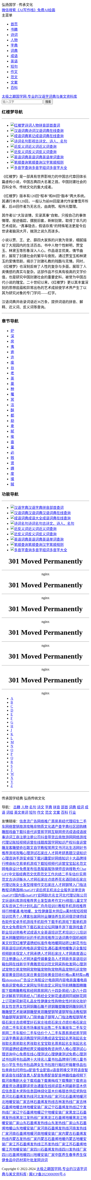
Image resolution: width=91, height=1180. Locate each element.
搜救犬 (74, 869)
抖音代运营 (32, 832)
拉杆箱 (67, 1065)
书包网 (10, 1059)
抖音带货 (48, 837)
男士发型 (41, 901)
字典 (14, 45)
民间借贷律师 (72, 916)
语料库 (14, 901)
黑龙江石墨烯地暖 (58, 1118)
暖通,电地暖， (23, 911)
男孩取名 (34, 1043)
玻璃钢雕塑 (28, 1012)
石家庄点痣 (46, 879)
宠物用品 (58, 969)
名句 (32, 807)
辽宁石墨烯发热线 (62, 1107)
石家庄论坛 (42, 927)
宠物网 (24, 969)
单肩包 (10, 1070)
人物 (14, 40)
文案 (14, 82)
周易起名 (62, 1043)
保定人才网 (25, 953)
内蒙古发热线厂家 (23, 1139)
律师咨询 (62, 869)
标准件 (42, 943)
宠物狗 (46, 969)
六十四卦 (55, 991)
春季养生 (76, 1155)
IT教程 (60, 906)
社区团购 (76, 826)
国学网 (53, 842)
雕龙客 (7, 848)
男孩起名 (76, 1038)
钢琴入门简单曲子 (33, 1017)
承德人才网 (42, 953)
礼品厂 (35, 906)
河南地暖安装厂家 (48, 1133)
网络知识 (62, 858)
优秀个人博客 (19, 916)
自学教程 (41, 848)
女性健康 (41, 911)
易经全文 (44, 996)
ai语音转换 (58, 1070)
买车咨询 (9, 906)
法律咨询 (78, 890)
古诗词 (14, 879)
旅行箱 (56, 1065)
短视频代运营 (54, 863)
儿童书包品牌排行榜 (60, 1059)
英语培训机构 (16, 948)
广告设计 (27, 980)
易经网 (32, 991)
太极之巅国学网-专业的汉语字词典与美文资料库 (39, 96)
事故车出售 (42, 1028)
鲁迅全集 (76, 948)
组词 (80, 807)
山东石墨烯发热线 (33, 1123)
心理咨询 (9, 858)
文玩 (5, 901)
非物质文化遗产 (46, 826)
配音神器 (62, 1075)
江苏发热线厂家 (53, 1144)
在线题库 (41, 842)
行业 (72, 812)
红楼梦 (21, 943)
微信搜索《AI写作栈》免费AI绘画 (28, 10)
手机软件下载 (44, 922)
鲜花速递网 (60, 996)
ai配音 (31, 1070)
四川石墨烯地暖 (14, 1155)
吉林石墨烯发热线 (41, 1102)
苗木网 (7, 938)
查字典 (63, 826)
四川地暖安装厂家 (41, 1155)
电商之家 (23, 985)
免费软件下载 (23, 927)
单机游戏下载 (33, 863)
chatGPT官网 (35, 895)
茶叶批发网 (32, 1160)
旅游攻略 (26, 826)
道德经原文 (28, 1049)
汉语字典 (9, 1038)
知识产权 (65, 842)
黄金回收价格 (58, 975)
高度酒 (77, 953)
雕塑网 (17, 938)
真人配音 (34, 1075)
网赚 (54, 927)
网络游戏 (79, 837)
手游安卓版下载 (28, 858)
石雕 (40, 1006)
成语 (14, 56)
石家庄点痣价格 (63, 1022)
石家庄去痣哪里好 (19, 1022)
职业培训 (9, 932)
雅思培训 (41, 964)
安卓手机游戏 (23, 922)
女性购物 (55, 1001)
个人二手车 (53, 1033)
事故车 (67, 1028)
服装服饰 (48, 869)
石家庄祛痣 (42, 1022)
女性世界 (12, 1006)
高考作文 (55, 901)
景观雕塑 (44, 1012)
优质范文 (40, 874)
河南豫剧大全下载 (19, 1081)
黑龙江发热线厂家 (30, 1118)
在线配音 (19, 1075)
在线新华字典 (23, 964)
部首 (64, 807)
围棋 (19, 890)
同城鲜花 (76, 996)
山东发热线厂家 (60, 1123)
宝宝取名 (48, 1043)
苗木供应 (56, 911)
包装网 (35, 916)
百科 (14, 88)
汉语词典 (62, 938)
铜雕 (33, 1006)
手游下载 (65, 927)
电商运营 (34, 948)
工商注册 (19, 837)
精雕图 (74, 985)
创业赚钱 (48, 916)
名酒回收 (69, 879)
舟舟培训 (48, 906)
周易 (54, 821)
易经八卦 (69, 991)
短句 (14, 66)
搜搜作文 (37, 885)
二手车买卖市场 (21, 1028)
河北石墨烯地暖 (70, 1096)
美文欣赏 (9, 943)
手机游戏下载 (65, 922)
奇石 (23, 848)
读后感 (41, 890)
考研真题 (65, 853)
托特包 (21, 1070)
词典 (14, 50)
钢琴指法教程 (72, 1012)
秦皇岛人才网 (54, 959)
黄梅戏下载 (56, 1081)
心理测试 (30, 853)
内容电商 (66, 980)
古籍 (16, 807)
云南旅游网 (63, 837)
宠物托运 (72, 969)
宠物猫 (35, 969)
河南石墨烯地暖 (21, 1133)
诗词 (14, 35)
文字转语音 (75, 1070)
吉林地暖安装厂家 (33, 1107)
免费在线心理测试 (33, 1054)
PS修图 (67, 901)
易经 (61, 821)
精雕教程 (19, 991)
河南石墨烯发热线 (55, 1128)
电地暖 (53, 943)
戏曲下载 (16, 832)
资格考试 (23, 932)
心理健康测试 (58, 1054)
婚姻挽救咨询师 (49, 1049)
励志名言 (52, 895)
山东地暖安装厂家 (26, 1128)
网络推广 (44, 821)
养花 (58, 879)
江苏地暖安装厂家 (19, 1149)
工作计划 (23, 906)
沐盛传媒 (37, 959)
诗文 (40, 807)
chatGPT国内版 (13, 895)
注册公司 (34, 837)
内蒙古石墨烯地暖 (51, 1139)
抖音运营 (79, 842)
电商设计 (12, 869)
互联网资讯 (60, 832)
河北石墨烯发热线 (19, 1096)
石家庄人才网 (47, 853)
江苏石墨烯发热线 (26, 1144)
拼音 (56, 807)
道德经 (32, 943)
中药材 (17, 1160)
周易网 (42, 991)
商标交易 (16, 863)
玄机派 (51, 890)
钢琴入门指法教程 (62, 1017)
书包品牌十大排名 (30, 1059)
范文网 (53, 964)
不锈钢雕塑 (53, 1006)
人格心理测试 (72, 1049)
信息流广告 (28, 821)
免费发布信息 (30, 869)
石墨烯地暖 (60, 948)
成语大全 (37, 932)
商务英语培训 (76, 959)
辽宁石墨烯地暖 (28, 1112)
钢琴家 (14, 1017)
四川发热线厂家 (74, 1149)
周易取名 (19, 1043)
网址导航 (37, 985)
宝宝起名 (72, 863)
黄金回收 (16, 975)
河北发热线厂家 (46, 1096)
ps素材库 (69, 911)
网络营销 (12, 826)
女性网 (24, 1006)
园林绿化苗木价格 (48, 1091)
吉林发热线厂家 (67, 1102)
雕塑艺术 (12, 1012)
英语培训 (51, 932)
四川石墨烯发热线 (48, 1149)
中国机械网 (78, 938)
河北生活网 (71, 848)
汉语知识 (79, 853)
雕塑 (15, 848)
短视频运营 (25, 842)
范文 (14, 77)
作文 (14, 72)
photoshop (12, 980)
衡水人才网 (28, 879)
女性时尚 (69, 1001)
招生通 (46, 948)
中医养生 (62, 1155)
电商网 (53, 980)
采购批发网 (67, 964)
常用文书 (55, 848)
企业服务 (64, 890)
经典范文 (26, 874)
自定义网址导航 (56, 985)
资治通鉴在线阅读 (44, 1086)
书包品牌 (30, 1065)
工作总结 (54, 874)
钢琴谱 (56, 1012)
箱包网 (7, 964)
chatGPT (29, 890)
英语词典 (23, 1038)
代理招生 (72, 821)
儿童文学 (80, 901)
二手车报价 (18, 1033)
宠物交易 (12, 969)
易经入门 (30, 996)
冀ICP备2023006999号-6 (47, 1174)
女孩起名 (76, 1043)
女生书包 (44, 1065)
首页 (14, 24)
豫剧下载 (72, 1081)
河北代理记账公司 (73, 895)
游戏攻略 (16, 853)
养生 (58, 916)
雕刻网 (77, 1006)
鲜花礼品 (26, 1001)
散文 (30, 848)
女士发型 (23, 885)
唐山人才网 (21, 959)
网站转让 (65, 943)
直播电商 (80, 980)
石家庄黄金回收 (35, 975)
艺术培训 (65, 932)
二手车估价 (70, 874)
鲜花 (76, 943)
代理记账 (9, 842)
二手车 (56, 1028)
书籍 (14, 29)
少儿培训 (79, 932)
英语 (14, 61)
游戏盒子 (79, 927)
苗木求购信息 (23, 1091)
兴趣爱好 (48, 858)
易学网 (46, 832)
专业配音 (43, 1070)
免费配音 (48, 1075)
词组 (9, 812)
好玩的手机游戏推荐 (39, 938)
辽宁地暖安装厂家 (55, 1112)
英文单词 (21, 812)
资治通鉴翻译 (19, 1086)
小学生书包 (14, 1065)
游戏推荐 (26, 901)
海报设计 (41, 980)
